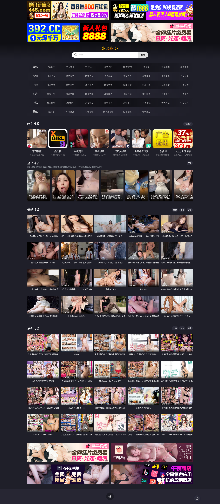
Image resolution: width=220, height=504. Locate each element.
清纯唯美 (146, 93)
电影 (35, 85)
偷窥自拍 (51, 93)
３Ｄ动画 (108, 76)
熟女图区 (165, 93)
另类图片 (184, 93)
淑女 (182, 328)
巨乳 (182, 210)
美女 (175, 210)
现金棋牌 (165, 67)
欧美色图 (89, 93)
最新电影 (33, 328)
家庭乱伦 (70, 102)
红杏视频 (127, 111)
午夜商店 (70, 111)
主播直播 (165, 76)
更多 (189, 210)
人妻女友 (89, 102)
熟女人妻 (127, 76)
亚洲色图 (70, 93)
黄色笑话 (165, 102)
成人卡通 (89, 85)
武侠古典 (108, 102)
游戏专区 (108, 67)
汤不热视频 (108, 111)
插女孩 (51, 111)
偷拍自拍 (70, 85)
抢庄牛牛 (184, 67)
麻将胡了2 (127, 67)
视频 (35, 76)
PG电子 (51, 67)
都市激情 (51, 102)
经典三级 (146, 85)
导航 (35, 111)
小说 (35, 102)
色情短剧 (146, 111)
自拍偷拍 (70, 76)
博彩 (35, 67)
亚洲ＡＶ (51, 76)
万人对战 (89, 67)
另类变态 (184, 85)
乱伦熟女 (165, 85)
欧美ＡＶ (89, 76)
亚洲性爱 (51, 85)
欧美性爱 (108, 85)
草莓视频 (89, 111)
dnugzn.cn (110, 48)
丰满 (175, 328)
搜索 (143, 55)
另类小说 (146, 102)
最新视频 (33, 210)
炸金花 (146, 67)
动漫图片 (108, 93)
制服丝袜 (127, 85)
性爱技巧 (184, 102)
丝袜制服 (146, 76)
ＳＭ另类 (184, 76)
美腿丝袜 (127, 93)
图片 (35, 94)
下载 (189, 163)
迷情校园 (127, 102)
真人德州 (70, 67)
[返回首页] (197, 498)
